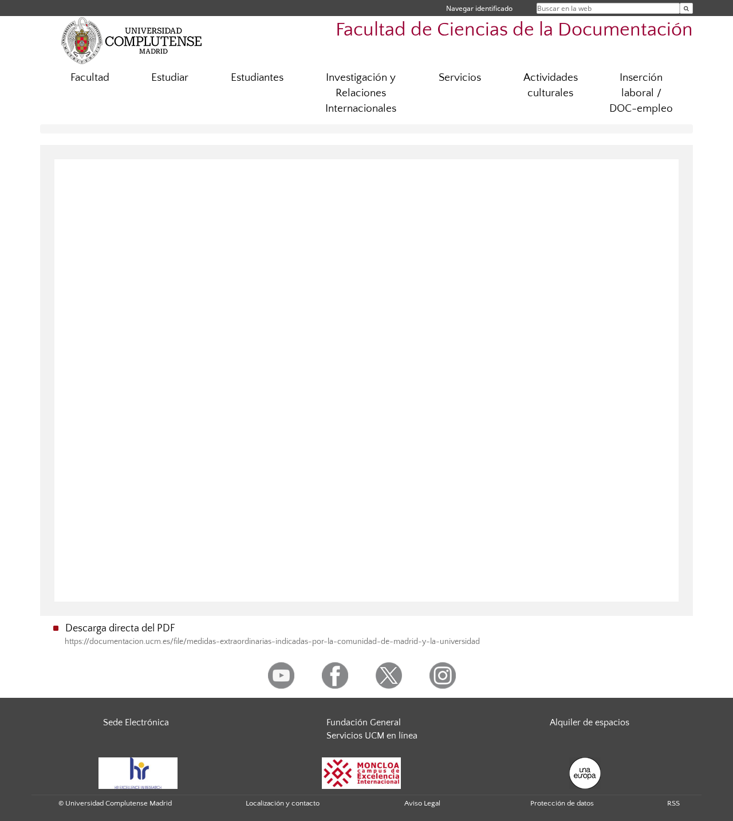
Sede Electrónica (136, 722)
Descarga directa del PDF (120, 628)
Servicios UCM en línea (371, 735)
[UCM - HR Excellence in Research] (138, 772)
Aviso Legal (422, 803)
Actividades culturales (550, 85)
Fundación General (363, 722)
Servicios (460, 78)
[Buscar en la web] (686, 8)
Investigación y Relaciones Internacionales (360, 93)
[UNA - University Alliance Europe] (585, 772)
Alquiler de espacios (589, 722)
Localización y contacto (283, 803)
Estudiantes (257, 78)
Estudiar (169, 78)
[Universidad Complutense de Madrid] (131, 40)
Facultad (89, 78)
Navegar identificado (479, 8)
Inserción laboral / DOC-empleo (641, 93)
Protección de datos (562, 803)
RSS (673, 803)
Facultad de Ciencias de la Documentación (514, 30)
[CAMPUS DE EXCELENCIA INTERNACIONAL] (361, 772)
